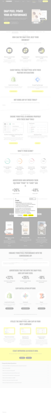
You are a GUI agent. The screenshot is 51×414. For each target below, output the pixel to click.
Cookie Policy (29, 212)
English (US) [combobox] (31, 198)
